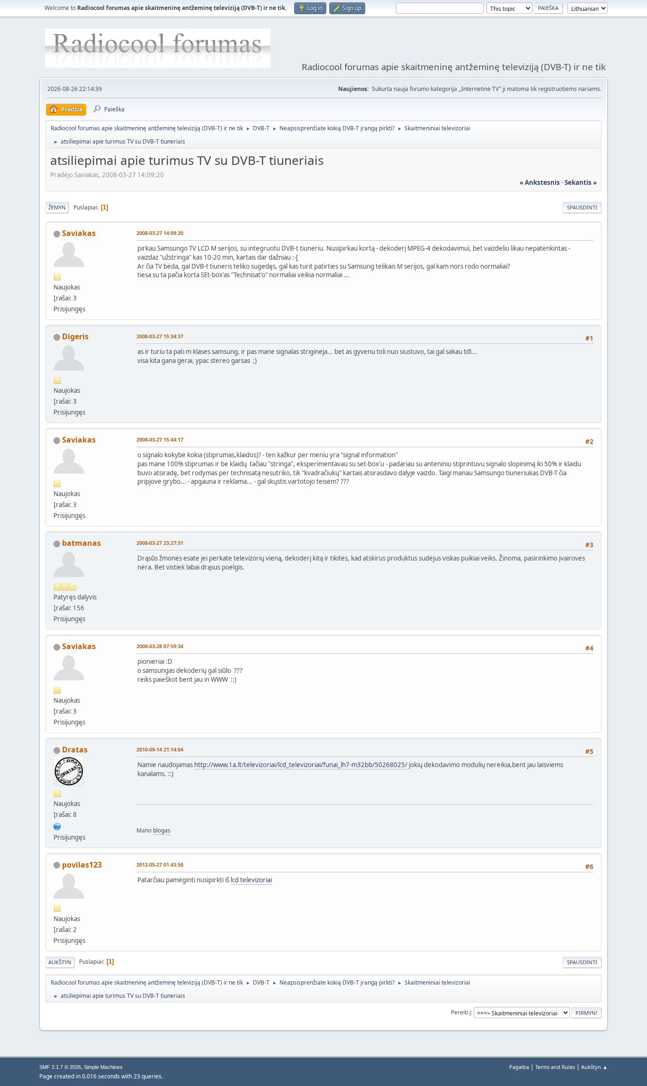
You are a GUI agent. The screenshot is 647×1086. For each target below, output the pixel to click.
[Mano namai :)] (57, 825)
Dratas (75, 749)
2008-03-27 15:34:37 (159, 336)
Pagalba (519, 1066)
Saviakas (79, 233)
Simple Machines (103, 1067)
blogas (162, 830)
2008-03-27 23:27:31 (159, 542)
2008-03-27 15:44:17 (159, 439)
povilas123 (82, 865)
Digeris (75, 336)
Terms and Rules (555, 1066)
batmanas (81, 543)
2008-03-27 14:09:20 (159, 232)
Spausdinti (582, 207)
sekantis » (581, 182)
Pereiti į (461, 1012)
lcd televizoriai (251, 880)
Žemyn (57, 207)
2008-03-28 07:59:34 (159, 646)
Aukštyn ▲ (594, 1066)
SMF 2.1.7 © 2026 (60, 1067)
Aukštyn (60, 962)
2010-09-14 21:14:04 (159, 749)
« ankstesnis (540, 182)
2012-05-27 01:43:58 (159, 864)
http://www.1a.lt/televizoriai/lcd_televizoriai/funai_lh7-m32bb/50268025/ (300, 764)
